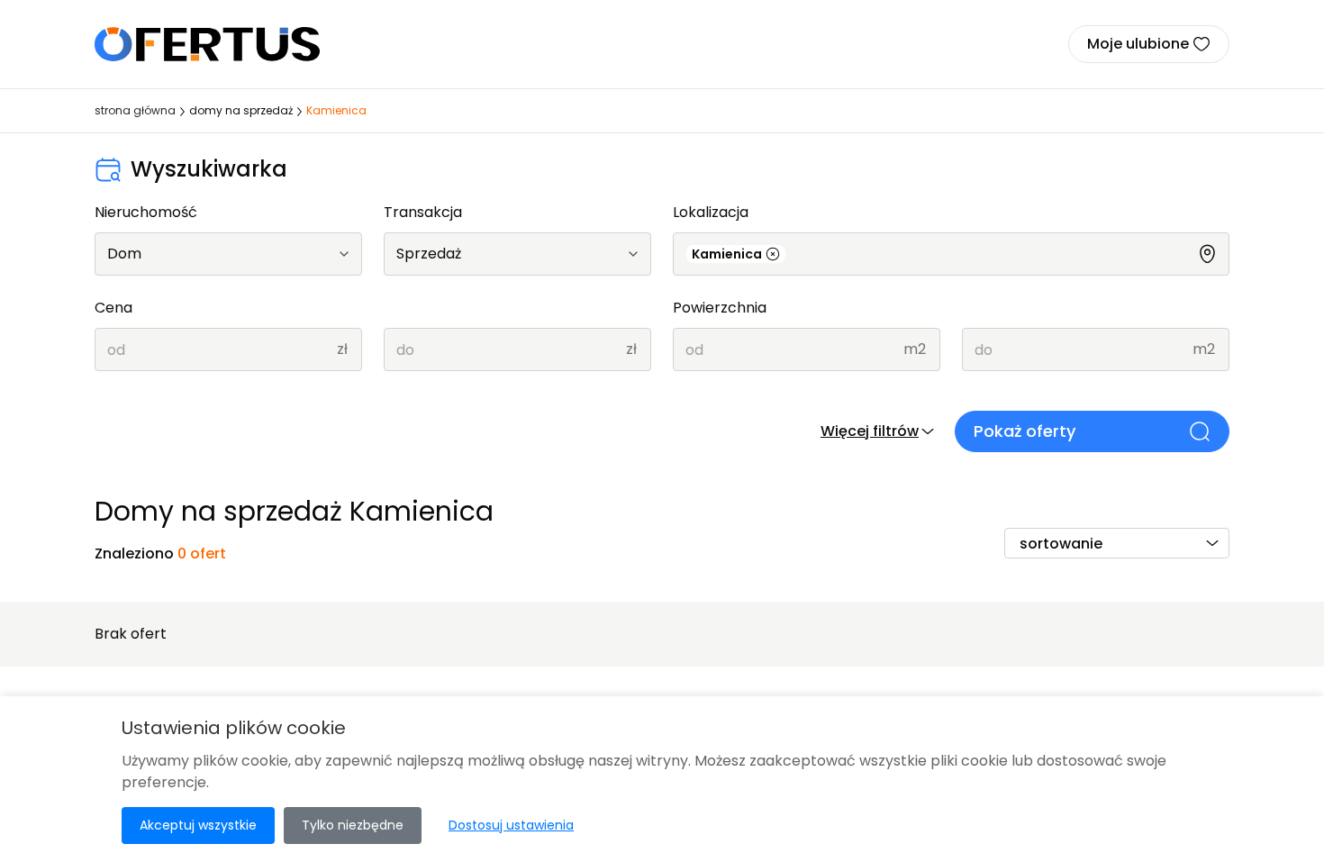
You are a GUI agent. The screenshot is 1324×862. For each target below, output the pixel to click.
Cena (113, 307)
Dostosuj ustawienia (511, 825)
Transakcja (423, 212)
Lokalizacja (710, 212)
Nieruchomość (146, 212)
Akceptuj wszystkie (198, 825)
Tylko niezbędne (353, 825)
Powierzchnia (719, 307)
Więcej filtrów (870, 431)
